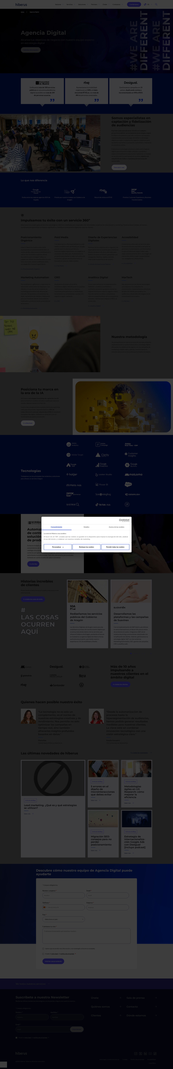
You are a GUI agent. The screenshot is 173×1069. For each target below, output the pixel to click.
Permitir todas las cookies (115, 547)
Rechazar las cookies (86, 547)
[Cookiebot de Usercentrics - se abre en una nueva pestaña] (120, 520)
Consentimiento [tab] (56, 527)
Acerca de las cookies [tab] (116, 527)
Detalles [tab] (86, 527)
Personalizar (56, 547)
